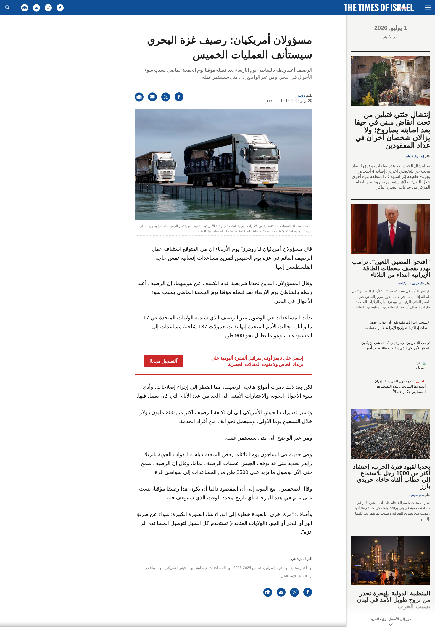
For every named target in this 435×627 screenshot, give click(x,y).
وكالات (402, 283)
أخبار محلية (299, 568)
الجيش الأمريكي (176, 568)
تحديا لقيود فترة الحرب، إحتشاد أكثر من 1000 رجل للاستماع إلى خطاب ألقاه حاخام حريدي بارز (391, 476)
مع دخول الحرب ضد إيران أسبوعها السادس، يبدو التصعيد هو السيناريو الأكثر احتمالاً (400, 386)
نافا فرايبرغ (417, 283)
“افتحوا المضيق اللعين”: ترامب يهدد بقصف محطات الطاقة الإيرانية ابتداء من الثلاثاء (391, 268)
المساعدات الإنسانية (211, 568)
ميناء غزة (150, 568)
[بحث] (7, 7)
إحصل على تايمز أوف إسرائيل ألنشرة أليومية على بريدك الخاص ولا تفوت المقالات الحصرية (257, 361)
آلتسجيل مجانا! (163, 361)
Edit (269, 100)
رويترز (300, 95)
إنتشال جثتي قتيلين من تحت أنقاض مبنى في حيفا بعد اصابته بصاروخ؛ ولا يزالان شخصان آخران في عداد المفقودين (392, 129)
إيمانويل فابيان (415, 156)
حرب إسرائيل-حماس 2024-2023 (258, 568)
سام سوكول (416, 494)
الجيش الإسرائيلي (294, 576)
